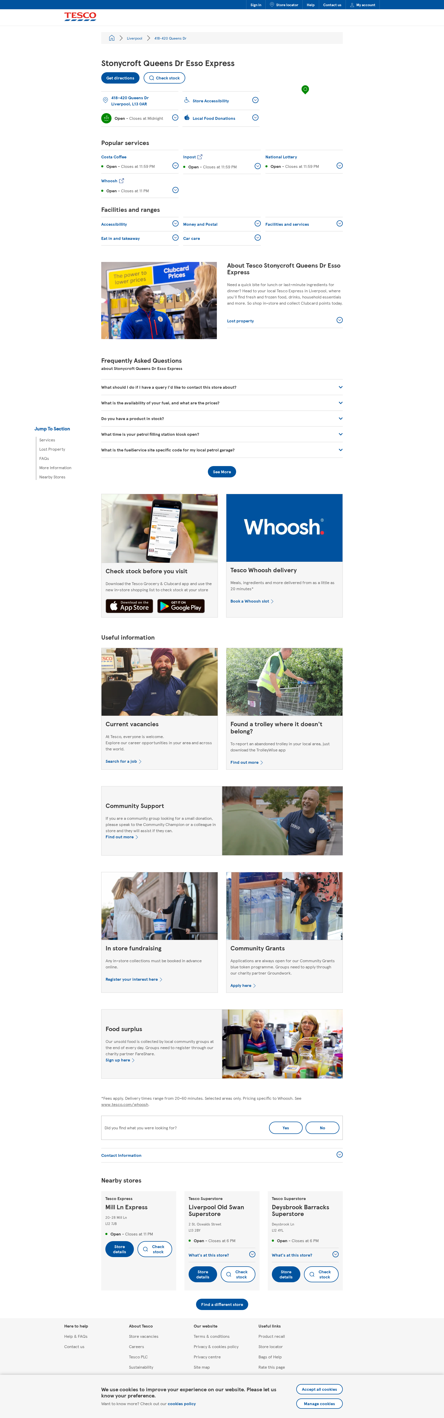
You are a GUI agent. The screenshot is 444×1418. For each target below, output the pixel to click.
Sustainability (141, 1367)
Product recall (271, 1336)
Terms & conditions (212, 1336)
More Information (55, 467)
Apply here (240, 985)
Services (47, 440)
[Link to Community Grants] (284, 907)
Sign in (256, 4)
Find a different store (222, 1304)
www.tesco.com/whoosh (124, 1104)
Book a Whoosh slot (249, 601)
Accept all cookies (319, 1389)
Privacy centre (207, 1357)
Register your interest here (132, 979)
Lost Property (52, 449)
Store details (119, 1249)
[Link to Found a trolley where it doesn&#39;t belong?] (284, 683)
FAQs (44, 458)
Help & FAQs (76, 1336)
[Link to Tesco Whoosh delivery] (284, 529)
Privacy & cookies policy (216, 1346)
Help (311, 4)
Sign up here (118, 1060)
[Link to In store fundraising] (159, 907)
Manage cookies (319, 1403)
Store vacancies (144, 1336)
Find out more (244, 762)
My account (365, 4)
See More (222, 472)
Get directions (117, 76)
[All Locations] (112, 38)
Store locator (287, 4)
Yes (286, 1128)
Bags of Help (270, 1357)
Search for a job (121, 761)
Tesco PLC (138, 1357)
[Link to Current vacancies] (159, 683)
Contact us (332, 4)
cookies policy (182, 1403)
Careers (136, 1346)
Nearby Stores (52, 477)
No (315, 1126)
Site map (202, 1367)
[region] (305, 95)
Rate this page (271, 1367)
